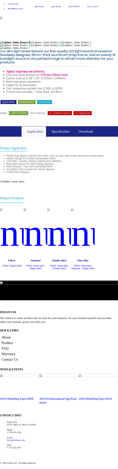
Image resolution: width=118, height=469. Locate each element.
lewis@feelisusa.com (15, 9)
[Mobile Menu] (33, 17)
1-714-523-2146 (13, 4)
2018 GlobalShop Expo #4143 (95, 398)
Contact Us (10, 359)
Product (7, 343)
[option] (12, 238)
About (6, 337)
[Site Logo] (14, 17)
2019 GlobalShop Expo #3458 (16, 398)
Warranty (8, 354)
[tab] (34, 131)
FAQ (5, 348)
